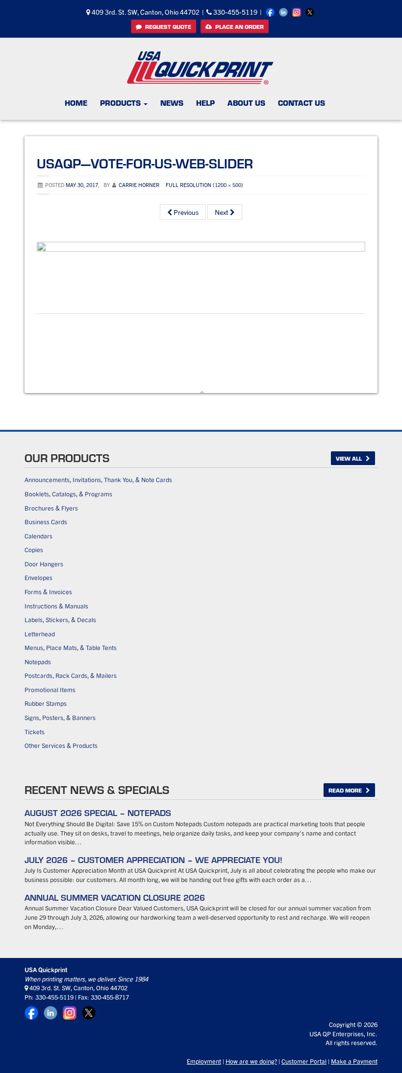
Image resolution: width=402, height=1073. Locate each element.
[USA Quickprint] (200, 67)
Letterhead (40, 634)
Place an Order (239, 26)
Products (121, 102)
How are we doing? (251, 1061)
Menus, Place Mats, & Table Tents (71, 647)
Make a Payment (354, 1061)
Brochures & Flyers (51, 508)
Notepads (38, 661)
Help (205, 102)
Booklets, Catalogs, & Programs (68, 494)
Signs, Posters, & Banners (60, 717)
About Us (246, 102)
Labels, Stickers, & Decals (60, 619)
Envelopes (38, 577)
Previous (185, 212)
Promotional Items (50, 689)
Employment (204, 1061)
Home (76, 102)
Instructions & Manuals (56, 606)
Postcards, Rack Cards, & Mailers (71, 675)
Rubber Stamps (46, 703)
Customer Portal (304, 1061)
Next (222, 212)
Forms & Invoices (48, 591)
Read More (345, 790)
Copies (34, 549)
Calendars (38, 536)
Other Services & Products (61, 745)
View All (349, 458)
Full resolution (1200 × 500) (204, 184)
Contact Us (301, 102)
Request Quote (167, 26)
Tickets (35, 731)
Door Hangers (44, 564)
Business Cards (46, 521)
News (171, 102)
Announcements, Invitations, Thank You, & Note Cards (98, 479)
